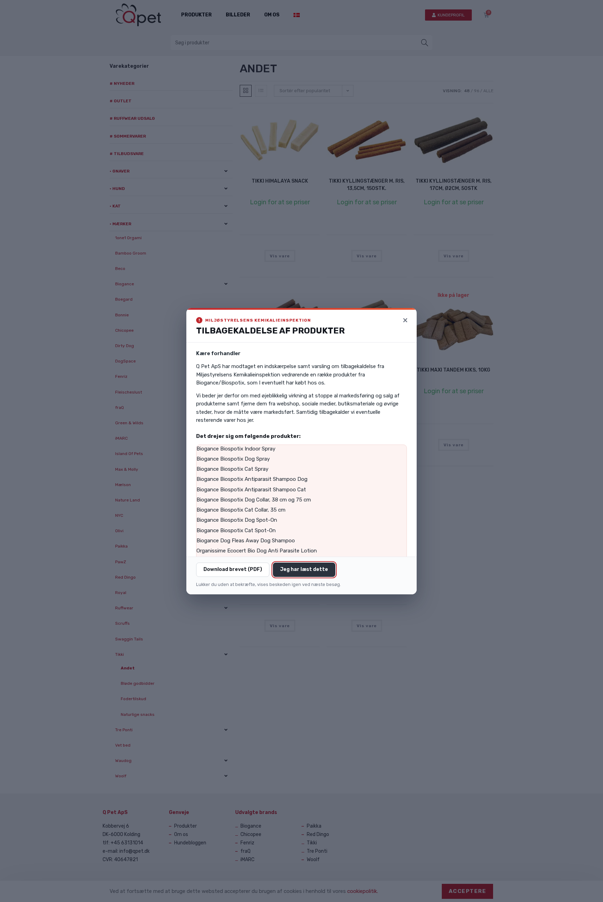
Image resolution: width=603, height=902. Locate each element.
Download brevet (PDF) (232, 569)
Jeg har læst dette (304, 569)
